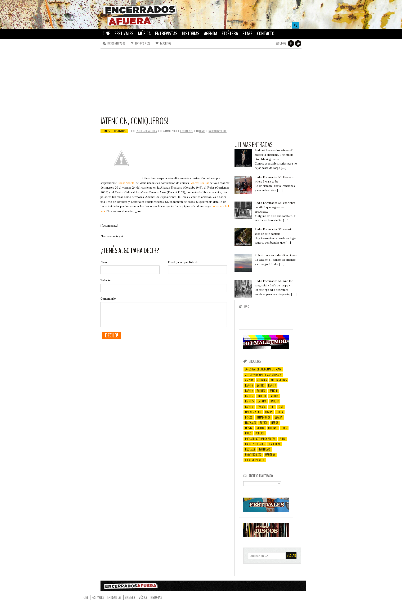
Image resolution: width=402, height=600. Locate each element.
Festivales (120, 131)
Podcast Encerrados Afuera (260, 439)
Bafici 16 (262, 401)
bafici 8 (272, 385)
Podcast (259, 433)
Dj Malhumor (263, 417)
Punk (282, 439)
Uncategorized (253, 455)
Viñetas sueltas (199, 183)
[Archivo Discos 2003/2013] (266, 536)
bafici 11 (274, 391)
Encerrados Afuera (146, 131)
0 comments (186, 131)
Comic (202, 131)
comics (106, 131)
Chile (272, 407)
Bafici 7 (260, 385)
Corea (280, 412)
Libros (274, 423)
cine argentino (253, 412)
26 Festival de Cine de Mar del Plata (263, 369)
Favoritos (165, 43)
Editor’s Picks (142, 43)
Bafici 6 (249, 385)
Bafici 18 (249, 407)
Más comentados (116, 43)
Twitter (298, 43)
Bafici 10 (261, 391)
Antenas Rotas (279, 380)
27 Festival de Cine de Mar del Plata (263, 375)
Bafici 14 (274, 396)
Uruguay (270, 455)
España (278, 417)
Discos (248, 417)
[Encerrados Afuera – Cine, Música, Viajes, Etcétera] (140, 25)
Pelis (284, 428)
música (249, 428)
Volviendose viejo (254, 460)
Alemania (262, 380)
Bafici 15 (249, 401)
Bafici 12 (249, 396)
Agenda (249, 380)
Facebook (291, 43)
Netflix (260, 428)
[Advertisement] (201, 84)
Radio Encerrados (255, 444)
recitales (250, 449)
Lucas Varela (126, 183)
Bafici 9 (249, 391)
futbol (263, 423)
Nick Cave (273, 428)
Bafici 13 (262, 396)
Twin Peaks (264, 449)
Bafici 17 (274, 401)
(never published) (182, 262)
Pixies (248, 433)
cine (281, 407)
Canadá (261, 407)
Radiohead (275, 444)
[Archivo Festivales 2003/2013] (266, 511)
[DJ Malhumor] (266, 348)
